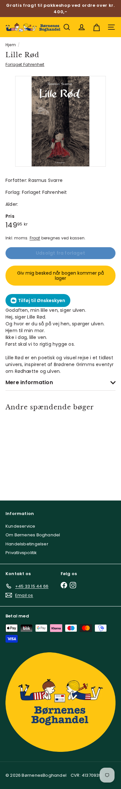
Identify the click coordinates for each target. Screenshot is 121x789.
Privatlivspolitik (21, 553)
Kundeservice (20, 526)
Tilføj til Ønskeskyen (41, 300)
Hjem (10, 44)
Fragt (35, 238)
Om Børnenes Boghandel (32, 535)
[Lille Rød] (27, 452)
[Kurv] (96, 27)
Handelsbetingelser (26, 544)
